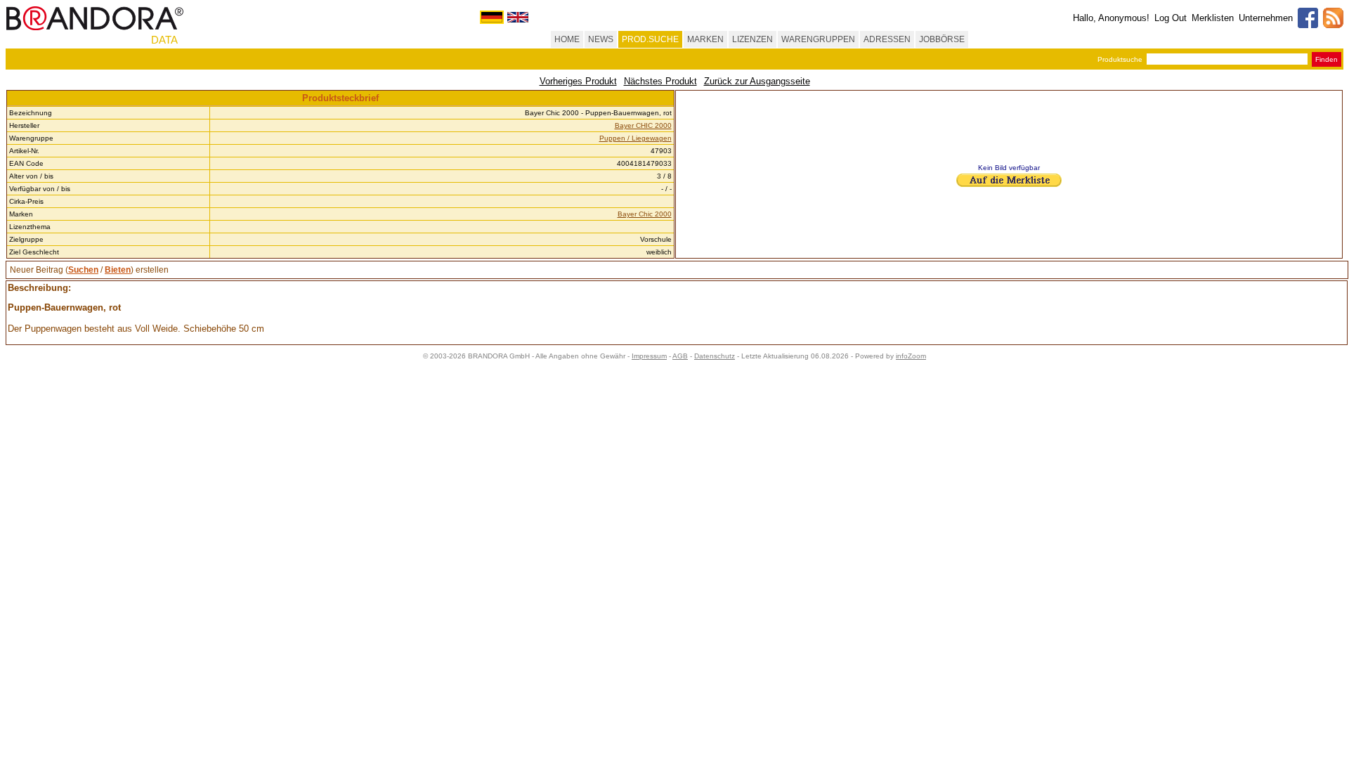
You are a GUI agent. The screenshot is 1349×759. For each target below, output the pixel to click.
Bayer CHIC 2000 (643, 125)
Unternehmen (1266, 18)
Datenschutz (714, 356)
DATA (164, 40)
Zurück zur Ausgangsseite (757, 81)
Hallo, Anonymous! (1111, 18)
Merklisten (1213, 18)
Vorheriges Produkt (578, 81)
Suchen (83, 270)
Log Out (1170, 18)
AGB (680, 356)
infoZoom (911, 356)
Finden (1326, 59)
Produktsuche (1119, 59)
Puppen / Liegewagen (635, 138)
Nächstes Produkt (660, 81)
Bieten (118, 270)
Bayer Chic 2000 (645, 214)
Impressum (649, 356)
